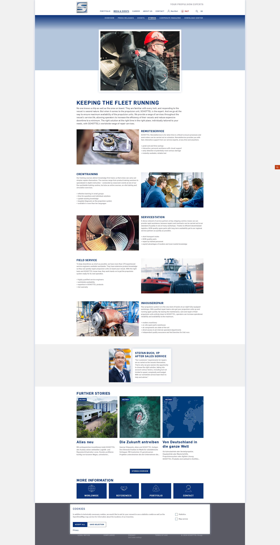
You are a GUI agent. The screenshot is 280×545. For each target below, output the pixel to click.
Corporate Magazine (170, 18)
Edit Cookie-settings (135, 537)
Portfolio (105, 11)
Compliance (109, 535)
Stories (152, 18)
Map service (183, 519)
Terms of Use (161, 535)
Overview (109, 18)
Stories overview (140, 471)
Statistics (182, 514)
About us (147, 11)
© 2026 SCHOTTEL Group (191, 535)
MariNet (174, 11)
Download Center (193, 18)
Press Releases (126, 18)
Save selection (97, 524)
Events (141, 18)
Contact (160, 11)
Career (136, 11)
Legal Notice (84, 535)
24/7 (187, 11)
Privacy (132, 535)
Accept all (80, 524)
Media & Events (121, 11)
